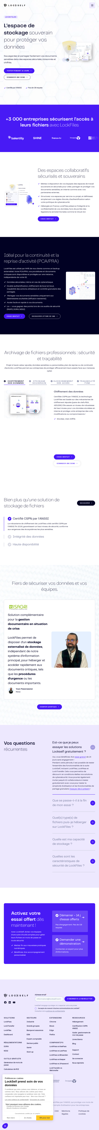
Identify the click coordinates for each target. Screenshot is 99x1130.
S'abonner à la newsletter (79, 999)
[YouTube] (14, 1002)
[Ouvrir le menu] (92, 5)
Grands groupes (33, 1026)
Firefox (52, 1035)
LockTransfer (9, 1026)
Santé (29, 1047)
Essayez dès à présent (80, 789)
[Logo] (14, 5)
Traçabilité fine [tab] (87, 382)
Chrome (53, 1022)
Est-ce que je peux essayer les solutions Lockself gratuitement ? (69, 747)
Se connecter (77, 1058)
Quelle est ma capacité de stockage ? (68, 842)
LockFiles (7, 1030)
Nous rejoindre (78, 1063)
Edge (52, 1030)
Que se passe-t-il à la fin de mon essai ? (69, 803)
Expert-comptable (34, 1039)
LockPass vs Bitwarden (59, 1055)
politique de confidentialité (55, 1011)
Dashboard (8, 1035)
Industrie (30, 1022)
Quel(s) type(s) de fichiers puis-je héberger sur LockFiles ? (69, 822)
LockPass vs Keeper (57, 1059)
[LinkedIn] (9, 1002)
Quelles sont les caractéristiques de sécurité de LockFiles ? (68, 861)
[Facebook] (5, 1002)
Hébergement (77, 1022)
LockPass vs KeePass (58, 1046)
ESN (28, 1035)
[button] (19, 70)
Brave (52, 1026)
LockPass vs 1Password (59, 1064)
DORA (6, 1046)
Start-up (30, 1052)
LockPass (7, 1022)
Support (75, 1050)
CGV (57, 1111)
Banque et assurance (35, 1030)
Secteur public (32, 1043)
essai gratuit (80, 757)
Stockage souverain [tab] (39, 382)
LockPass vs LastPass (58, 1051)
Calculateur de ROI (11, 1069)
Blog (74, 1044)
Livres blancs (77, 1039)
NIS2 (6, 1051)
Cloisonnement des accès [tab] (63, 382)
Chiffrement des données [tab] (16, 382)
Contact (75, 1054)
